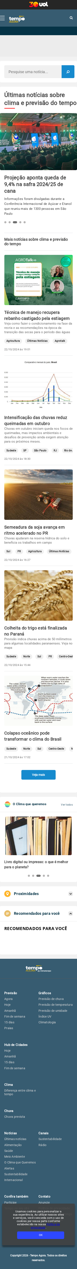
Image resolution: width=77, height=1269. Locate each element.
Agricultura (13, 341)
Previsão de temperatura (55, 1004)
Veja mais (38, 774)
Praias (8, 1028)
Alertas (9, 1168)
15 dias (9, 1022)
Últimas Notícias (37, 341)
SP (25, 450)
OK (41, 1235)
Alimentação (13, 1145)
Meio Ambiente (14, 1156)
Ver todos (67, 804)
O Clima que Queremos (20, 1162)
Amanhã (10, 1010)
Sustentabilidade (16, 1174)
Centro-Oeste (67, 656)
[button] (5, 222)
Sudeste (11, 450)
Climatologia (47, 1022)
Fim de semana (14, 1016)
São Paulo (40, 450)
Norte (26, 656)
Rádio (42, 1145)
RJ (55, 450)
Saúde (8, 1151)
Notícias (10, 1133)
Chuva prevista (14, 1116)
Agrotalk (60, 341)
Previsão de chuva (51, 999)
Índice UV (45, 1016)
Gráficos (44, 993)
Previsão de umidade (52, 1010)
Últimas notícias (15, 1139)
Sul (8, 551)
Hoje (7, 1004)
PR (19, 551)
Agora (8, 999)
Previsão (10, 993)
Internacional (13, 1180)
